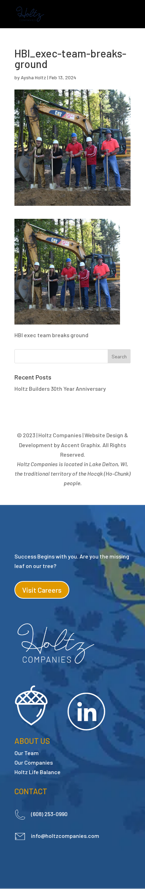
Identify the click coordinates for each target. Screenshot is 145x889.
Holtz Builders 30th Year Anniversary (60, 388)
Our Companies (33, 762)
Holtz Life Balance (37, 771)
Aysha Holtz (33, 77)
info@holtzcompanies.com (65, 835)
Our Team (26, 752)
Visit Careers (42, 590)
